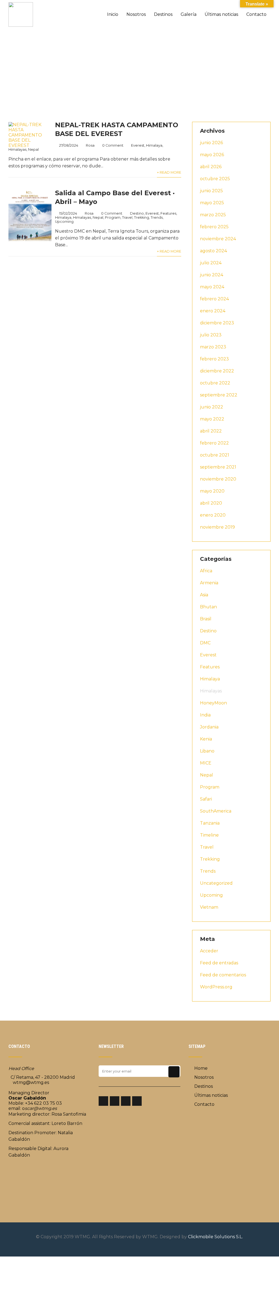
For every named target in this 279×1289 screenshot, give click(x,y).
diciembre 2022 (217, 371)
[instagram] (114, 1101)
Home (201, 1068)
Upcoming (64, 222)
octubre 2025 (215, 178)
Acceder (209, 950)
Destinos (163, 14)
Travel (127, 217)
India (205, 715)
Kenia (206, 739)
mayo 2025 (212, 202)
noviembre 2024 (218, 238)
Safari (206, 799)
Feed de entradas (219, 962)
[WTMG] (20, 2)
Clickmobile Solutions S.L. (215, 1236)
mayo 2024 (212, 286)
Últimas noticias (221, 14)
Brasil (205, 618)
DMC (205, 642)
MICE (205, 763)
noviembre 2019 (217, 527)
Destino (137, 213)
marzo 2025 (213, 214)
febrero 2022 (214, 443)
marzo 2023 (213, 346)
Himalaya (154, 145)
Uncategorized (216, 883)
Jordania (209, 727)
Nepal (98, 217)
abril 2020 (211, 503)
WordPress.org (216, 986)
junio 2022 (211, 407)
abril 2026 (211, 166)
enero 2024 (212, 310)
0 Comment (112, 145)
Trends (157, 217)
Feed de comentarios (223, 974)
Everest (137, 145)
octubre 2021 (214, 455)
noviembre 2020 (218, 479)
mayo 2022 (212, 419)
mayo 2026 (212, 154)
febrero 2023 (214, 358)
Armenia (209, 582)
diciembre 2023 (217, 322)
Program (112, 217)
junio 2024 (211, 274)
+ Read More (169, 172)
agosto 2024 (213, 250)
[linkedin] (126, 1101)
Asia (204, 594)
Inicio (112, 14)
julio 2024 (211, 262)
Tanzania (210, 823)
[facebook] (103, 1101)
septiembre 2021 (218, 467)
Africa (206, 570)
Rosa (90, 145)
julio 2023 (211, 334)
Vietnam (209, 907)
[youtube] (137, 1101)
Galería (188, 14)
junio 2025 (211, 190)
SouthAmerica (215, 811)
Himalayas (82, 217)
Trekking (141, 217)
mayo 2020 (212, 491)
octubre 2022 (215, 383)
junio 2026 (211, 142)
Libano (207, 751)
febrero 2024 (214, 298)
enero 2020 (213, 515)
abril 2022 (211, 431)
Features (168, 213)
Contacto (256, 14)
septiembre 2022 (218, 395)
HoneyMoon (213, 703)
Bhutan (208, 606)
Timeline (209, 835)
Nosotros (136, 14)
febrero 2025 (214, 226)
